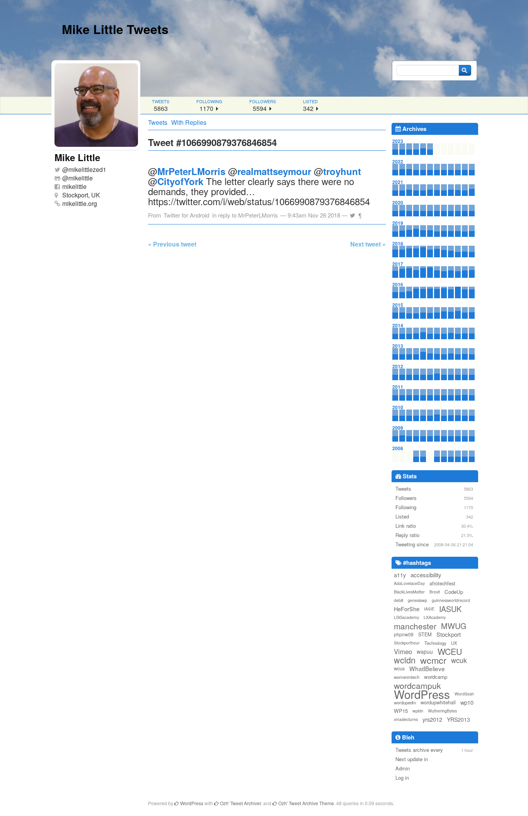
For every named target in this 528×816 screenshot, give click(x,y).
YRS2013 (458, 719)
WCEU (450, 651)
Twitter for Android (186, 215)
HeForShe (406, 609)
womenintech (406, 677)
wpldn (417, 711)
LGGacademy (406, 617)
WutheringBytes (442, 711)
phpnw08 (404, 634)
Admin (402, 768)
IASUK (450, 609)
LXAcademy (435, 617)
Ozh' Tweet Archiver (240, 803)
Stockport (448, 634)
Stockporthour (407, 643)
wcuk (459, 660)
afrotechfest (442, 583)
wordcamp (435, 676)
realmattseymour (274, 171)
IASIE (429, 609)
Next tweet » (368, 244)
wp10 (466, 702)
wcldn (405, 660)
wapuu (425, 651)
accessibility (425, 575)
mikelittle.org (79, 203)
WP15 (401, 710)
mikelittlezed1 (87, 169)
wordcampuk (417, 685)
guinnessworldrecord (451, 600)
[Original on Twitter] (352, 213)
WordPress (422, 694)
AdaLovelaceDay (409, 583)
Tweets (157, 122)
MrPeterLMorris (191, 171)
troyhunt (342, 171)
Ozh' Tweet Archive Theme (305, 803)
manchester (415, 626)
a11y (400, 575)
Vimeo (403, 651)
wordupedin (405, 702)
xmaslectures (406, 719)
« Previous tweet (172, 244)
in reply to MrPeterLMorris (245, 215)
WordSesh (464, 694)
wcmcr (433, 660)
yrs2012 (432, 719)
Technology (435, 643)
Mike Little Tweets (115, 29)
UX (454, 643)
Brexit (434, 592)
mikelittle (80, 177)
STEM (425, 634)
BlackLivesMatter (409, 592)
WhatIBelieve (427, 668)
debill (398, 600)
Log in (402, 777)
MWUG (454, 626)
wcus (399, 668)
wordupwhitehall (438, 702)
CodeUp (454, 591)
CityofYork (180, 181)
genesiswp (417, 600)
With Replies (188, 122)
